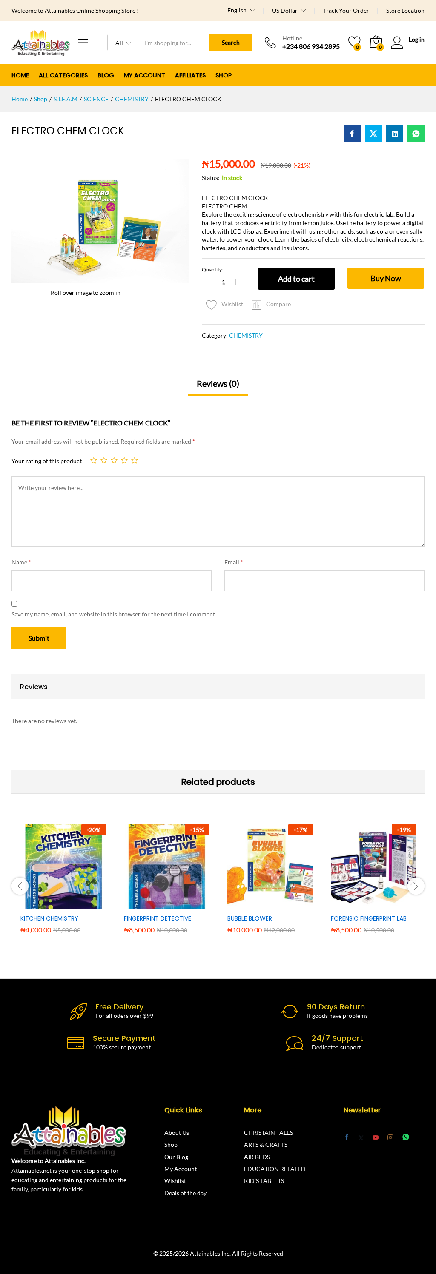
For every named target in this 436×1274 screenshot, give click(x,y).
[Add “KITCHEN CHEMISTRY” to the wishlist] (82, 904)
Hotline (292, 38)
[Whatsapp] (405, 1137)
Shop (223, 75)
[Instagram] (390, 1137)
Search (231, 42)
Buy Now (385, 278)
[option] (63, 885)
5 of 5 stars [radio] (134, 460)
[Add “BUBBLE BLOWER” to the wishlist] (288, 904)
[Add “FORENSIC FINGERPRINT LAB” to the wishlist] (392, 904)
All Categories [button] (63, 75)
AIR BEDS (257, 1156)
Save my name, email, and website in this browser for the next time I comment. (113, 614)
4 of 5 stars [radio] (124, 460)
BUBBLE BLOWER (249, 918)
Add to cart (296, 278)
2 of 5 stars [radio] (103, 460)
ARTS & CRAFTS (265, 1144)
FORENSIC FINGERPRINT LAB (369, 918)
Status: (211, 177)
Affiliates (190, 75)
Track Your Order (346, 10)
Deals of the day (185, 1193)
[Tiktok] (421, 1137)
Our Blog (176, 1156)
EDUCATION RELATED (275, 1168)
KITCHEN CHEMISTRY (49, 918)
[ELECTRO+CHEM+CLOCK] (373, 133)
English (237, 10)
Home (20, 75)
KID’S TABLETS (264, 1180)
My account (144, 75)
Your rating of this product (46, 461)
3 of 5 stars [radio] (114, 460)
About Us (176, 1132)
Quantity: (212, 269)
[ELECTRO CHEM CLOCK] (352, 133)
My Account (180, 1168)
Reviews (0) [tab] (218, 383)
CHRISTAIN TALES (268, 1132)
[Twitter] (361, 1138)
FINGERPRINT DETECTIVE (157, 918)
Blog (106, 75)
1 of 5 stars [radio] (93, 460)
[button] (271, 304)
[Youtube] (375, 1138)
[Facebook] (346, 1138)
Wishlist (175, 1180)
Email (233, 562)
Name (21, 562)
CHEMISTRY (246, 335)
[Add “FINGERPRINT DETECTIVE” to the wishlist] (185, 904)
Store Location (405, 10)
